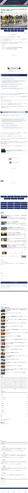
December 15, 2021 (19, 88)
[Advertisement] (14, 61)
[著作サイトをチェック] (7, 203)
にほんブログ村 (3, 420)
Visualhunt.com (25, 26)
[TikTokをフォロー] (7, 206)
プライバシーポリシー (4, 482)
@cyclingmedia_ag (5, 86)
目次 (12, 68)
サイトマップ (3, 480)
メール (2, 275)
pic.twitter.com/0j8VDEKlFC (13, 86)
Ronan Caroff (20, 26)
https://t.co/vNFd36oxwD (18, 84)
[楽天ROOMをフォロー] (20, 206)
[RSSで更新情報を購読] (20, 208)
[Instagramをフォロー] (7, 204)
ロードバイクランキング (4, 423)
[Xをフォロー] (20, 203)
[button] (21, 31)
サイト (2, 278)
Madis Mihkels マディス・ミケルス (14, 71)
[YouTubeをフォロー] (20, 204)
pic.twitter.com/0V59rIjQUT (13, 125)
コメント (2, 264)
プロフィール (3, 484)
